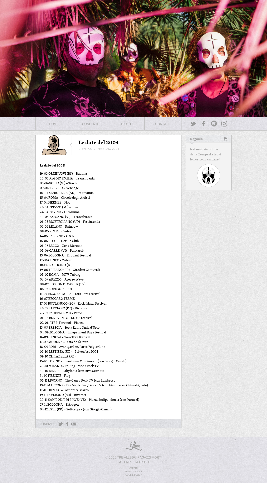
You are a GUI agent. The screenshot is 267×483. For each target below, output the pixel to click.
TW (60, 424)
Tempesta (205, 154)
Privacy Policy (133, 471)
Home (53, 124)
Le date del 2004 (98, 142)
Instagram (224, 123)
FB (67, 424)
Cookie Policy (133, 475)
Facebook (203, 123)
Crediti (133, 468)
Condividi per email (73, 424)
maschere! (211, 159)
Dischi (126, 124)
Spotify (214, 123)
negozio (202, 149)
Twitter (193, 123)
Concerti (90, 124)
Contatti (163, 124)
